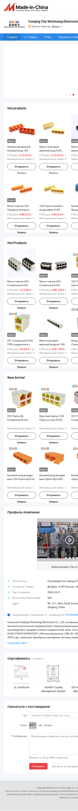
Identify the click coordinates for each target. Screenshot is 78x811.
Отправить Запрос (22, 167)
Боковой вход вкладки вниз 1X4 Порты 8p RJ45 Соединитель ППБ (21, 478)
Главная (12, 37)
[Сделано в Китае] (26, 7)
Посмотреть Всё (16, 643)
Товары (32, 37)
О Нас (47, 37)
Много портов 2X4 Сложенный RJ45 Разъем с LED (17, 285)
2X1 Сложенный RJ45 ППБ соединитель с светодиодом (20, 344)
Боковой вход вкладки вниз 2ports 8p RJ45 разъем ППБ (52, 478)
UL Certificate (21, 687)
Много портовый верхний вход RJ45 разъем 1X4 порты (50, 150)
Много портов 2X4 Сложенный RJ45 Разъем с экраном (50, 285)
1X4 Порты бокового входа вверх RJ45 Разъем (51, 209)
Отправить (38, 766)
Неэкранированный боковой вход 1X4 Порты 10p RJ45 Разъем (21, 150)
